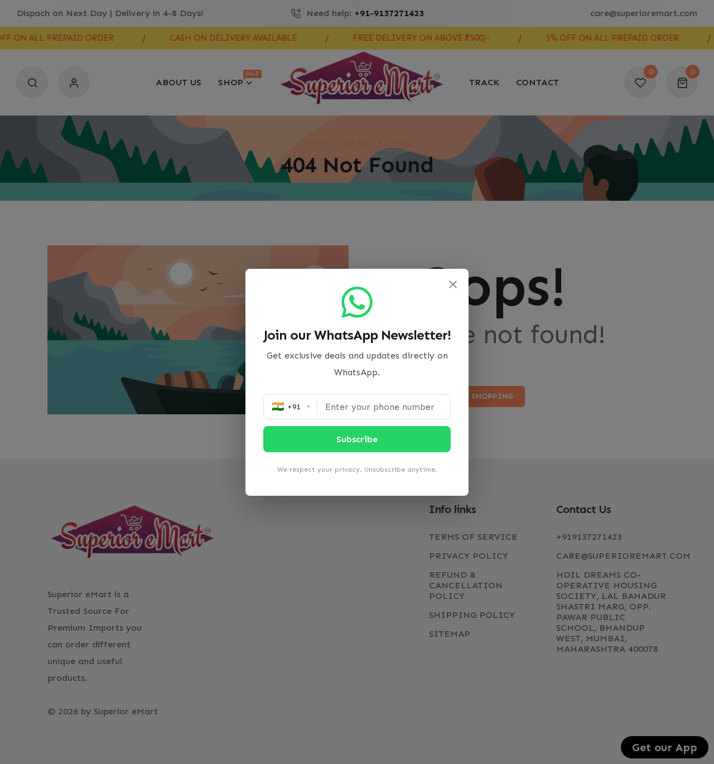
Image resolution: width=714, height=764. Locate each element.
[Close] (453, 284)
